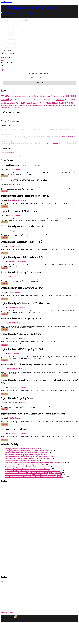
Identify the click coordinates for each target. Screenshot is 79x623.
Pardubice (8, 103)
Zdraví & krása (12, 30)
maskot (43, 100)
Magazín (7, 28)
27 (7, 65)
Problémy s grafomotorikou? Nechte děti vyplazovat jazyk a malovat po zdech (27, 469)
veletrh (29, 105)
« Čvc (2, 70)
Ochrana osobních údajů (15, 26)
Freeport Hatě (58, 96)
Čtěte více (4, 176)
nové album (53, 100)
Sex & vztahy (11, 37)
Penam (13, 103)
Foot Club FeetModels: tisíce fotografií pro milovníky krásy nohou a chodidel (26, 455)
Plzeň (17, 103)
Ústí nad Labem (71, 105)
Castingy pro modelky (10, 43)
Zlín (63, 105)
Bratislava (28, 96)
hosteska (70, 96)
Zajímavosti (11, 39)
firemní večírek (47, 96)
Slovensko (10, 105)
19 (5, 63)
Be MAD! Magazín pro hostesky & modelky (28, 7)
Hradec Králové (15, 100)
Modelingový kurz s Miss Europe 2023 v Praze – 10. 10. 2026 (22, 449)
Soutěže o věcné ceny (11, 47)
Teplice (16, 105)
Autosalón (22, 96)
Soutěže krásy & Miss (10, 45)
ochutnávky (60, 99)
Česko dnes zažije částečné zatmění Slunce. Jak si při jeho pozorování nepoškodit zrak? (30, 457)
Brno (32, 96)
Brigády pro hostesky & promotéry (14, 41)
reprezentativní (47, 102)
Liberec (38, 100)
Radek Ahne (36, 103)
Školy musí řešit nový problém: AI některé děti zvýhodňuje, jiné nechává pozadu (28, 467)
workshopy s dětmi (56, 105)
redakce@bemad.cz (67, 136)
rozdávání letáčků (63, 102)
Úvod (6, 24)
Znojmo (66, 105)
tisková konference (22, 105)
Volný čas (11, 35)
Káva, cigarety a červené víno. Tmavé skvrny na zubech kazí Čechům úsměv (27, 451)
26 (5, 65)
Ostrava (72, 100)
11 (4, 60)
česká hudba (13, 107)
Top (74, 618)
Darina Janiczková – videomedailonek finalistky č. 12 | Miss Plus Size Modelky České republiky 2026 (33, 473)
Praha (22, 102)
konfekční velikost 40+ (28, 100)
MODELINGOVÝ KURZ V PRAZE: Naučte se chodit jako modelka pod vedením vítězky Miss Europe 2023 (34, 463)
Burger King (38, 96)
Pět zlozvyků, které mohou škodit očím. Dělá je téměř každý (22, 461)
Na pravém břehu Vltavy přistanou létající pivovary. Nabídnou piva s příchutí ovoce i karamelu (32, 471)
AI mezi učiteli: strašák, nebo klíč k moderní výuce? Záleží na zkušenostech (26, 453)
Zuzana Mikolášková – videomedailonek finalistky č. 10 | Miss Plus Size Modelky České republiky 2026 (34, 477)
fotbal (53, 96)
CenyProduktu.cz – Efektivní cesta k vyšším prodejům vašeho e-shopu (25, 465)
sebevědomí (4, 105)
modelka (47, 100)
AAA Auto (5, 95)
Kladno (20, 100)
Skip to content (6, 2)
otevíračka (3, 103)
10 (2, 60)
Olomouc (67, 100)
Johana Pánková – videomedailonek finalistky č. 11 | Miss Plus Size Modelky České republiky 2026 (33, 475)
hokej (64, 96)
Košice (34, 100)
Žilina (17, 107)
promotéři (29, 103)
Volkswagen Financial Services (41, 105)
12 (5, 60)
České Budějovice (5, 107)
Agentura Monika (14, 96)
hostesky (6, 99)
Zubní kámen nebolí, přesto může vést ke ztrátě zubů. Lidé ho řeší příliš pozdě (27, 459)
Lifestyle (10, 32)
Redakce (17, 169)
